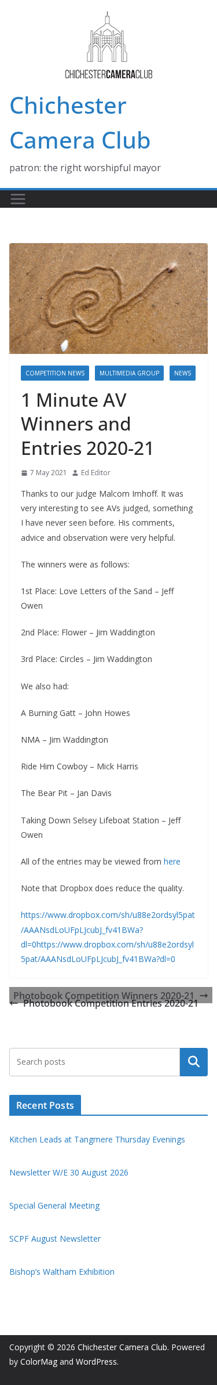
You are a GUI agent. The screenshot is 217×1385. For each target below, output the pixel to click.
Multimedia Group (129, 373)
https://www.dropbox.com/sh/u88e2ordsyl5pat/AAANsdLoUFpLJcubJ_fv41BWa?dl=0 (108, 929)
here (172, 861)
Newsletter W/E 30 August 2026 (68, 1172)
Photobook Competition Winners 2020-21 (103, 995)
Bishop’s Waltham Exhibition (62, 1271)
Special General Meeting (54, 1205)
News (182, 373)
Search (194, 1061)
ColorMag (38, 1361)
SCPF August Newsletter (55, 1238)
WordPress (96, 1361)
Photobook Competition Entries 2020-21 (110, 1003)
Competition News (54, 373)
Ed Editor (96, 473)
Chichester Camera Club (122, 1347)
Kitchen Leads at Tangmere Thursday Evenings (97, 1139)
